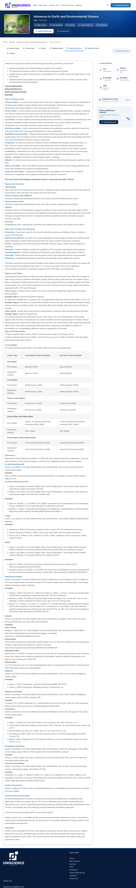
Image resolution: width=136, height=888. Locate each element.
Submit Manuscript (122, 5)
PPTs (72, 867)
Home (72, 858)
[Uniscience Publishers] (18, 4)
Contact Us (74, 878)
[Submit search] (107, 5)
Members (73, 875)
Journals (73, 864)
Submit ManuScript (77, 873)
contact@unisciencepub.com (16, 823)
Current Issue (64, 31)
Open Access (75, 861)
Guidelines (74, 870)
